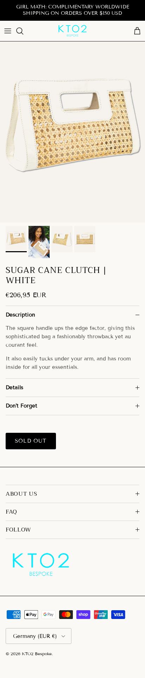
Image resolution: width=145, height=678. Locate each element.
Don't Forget (21, 406)
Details (14, 387)
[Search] (23, 31)
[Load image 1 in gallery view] (72, 131)
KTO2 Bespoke (37, 653)
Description (20, 315)
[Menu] (7, 31)
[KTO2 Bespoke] (72, 31)
